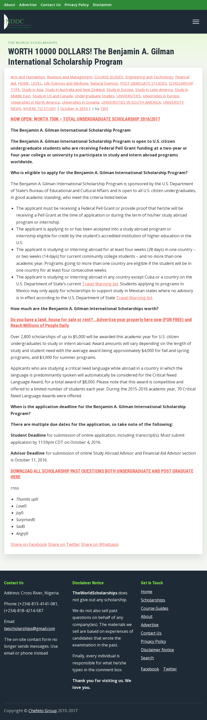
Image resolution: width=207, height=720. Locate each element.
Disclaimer (102, 4)
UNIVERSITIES (128, 95)
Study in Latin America (154, 89)
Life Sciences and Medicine (66, 83)
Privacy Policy (77, 4)
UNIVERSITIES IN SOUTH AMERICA (131, 102)
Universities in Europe (161, 95)
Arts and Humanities (28, 76)
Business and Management (69, 76)
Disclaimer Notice (157, 650)
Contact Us (51, 4)
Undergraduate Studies (94, 95)
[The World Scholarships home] (17, 22)
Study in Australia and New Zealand (75, 89)
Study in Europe (120, 89)
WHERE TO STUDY (39, 108)
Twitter (170, 669)
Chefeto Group (43, 710)
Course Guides (154, 608)
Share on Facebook (29, 544)
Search (147, 658)
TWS (104, 108)
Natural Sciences (104, 83)
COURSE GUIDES (108, 76)
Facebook (150, 669)
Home (146, 591)
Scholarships (153, 600)
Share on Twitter (64, 544)
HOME (23, 83)
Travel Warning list (100, 284)
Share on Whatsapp (100, 544)
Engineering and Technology (149, 76)
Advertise (28, 4)
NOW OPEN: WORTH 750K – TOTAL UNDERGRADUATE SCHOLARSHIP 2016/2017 (85, 119)
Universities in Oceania (80, 102)
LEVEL (36, 83)
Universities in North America (35, 102)
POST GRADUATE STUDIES (143, 83)
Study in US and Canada (53, 95)
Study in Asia (32, 89)
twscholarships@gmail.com (29, 628)
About (9, 4)
